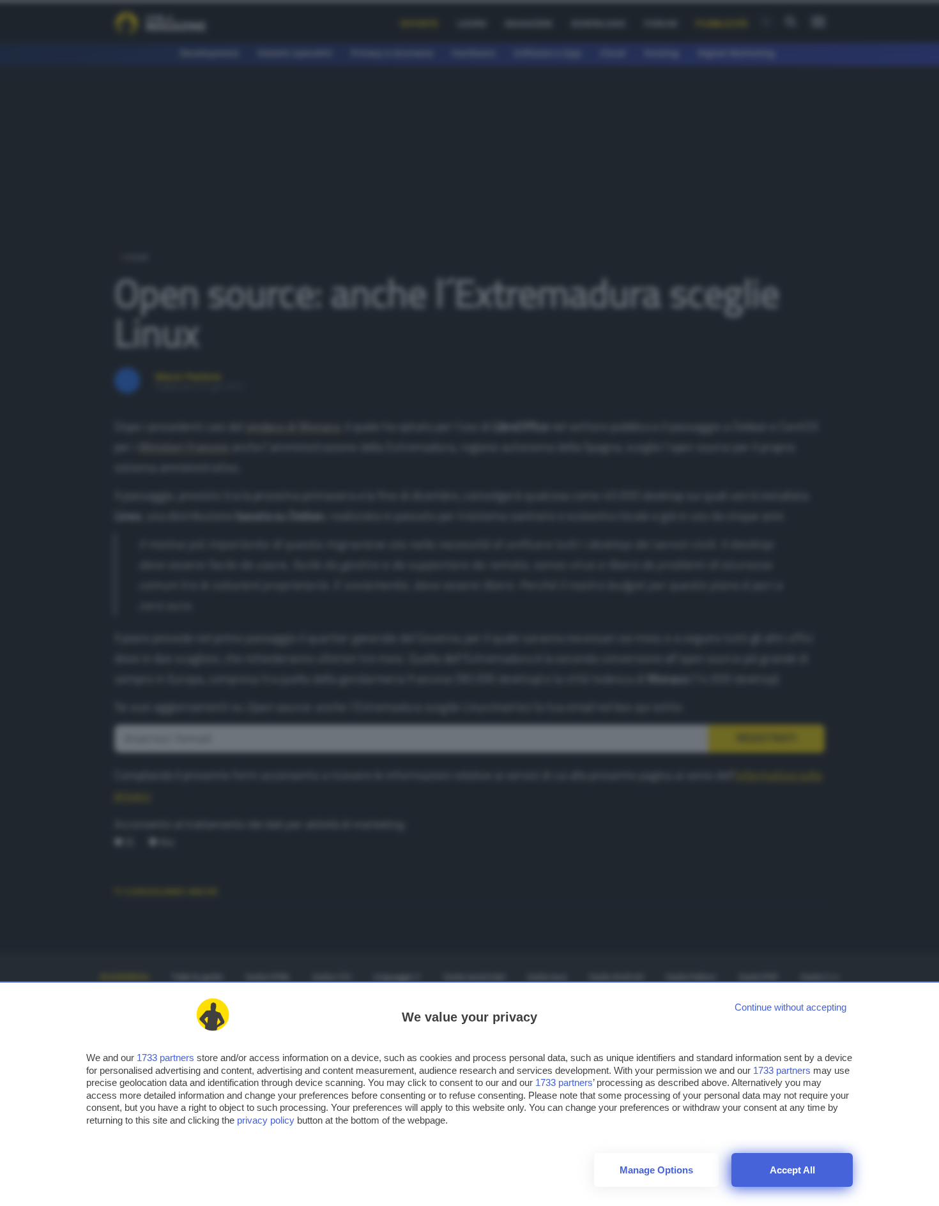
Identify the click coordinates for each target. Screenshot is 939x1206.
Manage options (656, 1170)
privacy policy (265, 1120)
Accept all (792, 1170)
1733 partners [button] (165, 1057)
